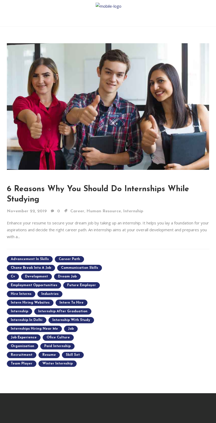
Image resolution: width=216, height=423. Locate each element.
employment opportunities (34, 285)
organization (22, 346)
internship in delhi (26, 320)
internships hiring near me (34, 328)
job (71, 328)
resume (49, 355)
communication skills (79, 268)
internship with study (71, 320)
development (36, 276)
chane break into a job (31, 268)
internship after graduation (62, 311)
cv (13, 276)
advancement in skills (30, 259)
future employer (81, 285)
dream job (67, 276)
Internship (133, 211)
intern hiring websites (30, 302)
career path (69, 259)
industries (49, 294)
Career (77, 211)
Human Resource (103, 211)
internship (19, 311)
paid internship (57, 346)
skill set (73, 355)
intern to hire (72, 302)
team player (21, 363)
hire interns (21, 294)
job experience (24, 337)
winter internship (57, 363)
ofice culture (58, 337)
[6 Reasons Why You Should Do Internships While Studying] (108, 106)
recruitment (21, 355)
